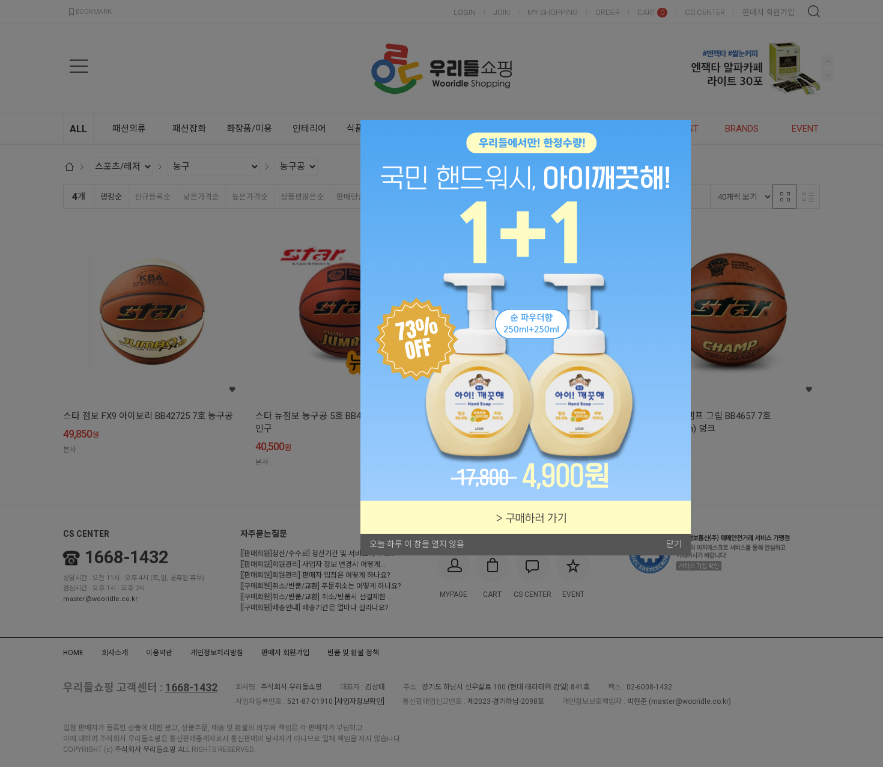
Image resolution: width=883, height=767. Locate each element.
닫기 (674, 544)
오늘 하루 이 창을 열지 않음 (416, 544)
